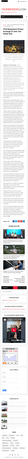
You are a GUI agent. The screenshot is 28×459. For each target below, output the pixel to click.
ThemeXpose (12, 457)
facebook (24, 287)
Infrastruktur (5, 443)
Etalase (13, 437)
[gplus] (24, 1)
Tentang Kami (5, 450)
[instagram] (18, 1)
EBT (3, 437)
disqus (19, 287)
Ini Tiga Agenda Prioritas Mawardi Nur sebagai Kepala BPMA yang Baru (16, 409)
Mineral (17, 443)
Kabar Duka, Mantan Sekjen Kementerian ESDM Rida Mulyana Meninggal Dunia (16, 427)
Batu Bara (11, 435)
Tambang (15, 448)
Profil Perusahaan (6, 448)
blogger (15, 287)
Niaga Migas (5, 445)
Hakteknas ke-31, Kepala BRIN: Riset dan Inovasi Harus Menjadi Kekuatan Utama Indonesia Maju (17, 415)
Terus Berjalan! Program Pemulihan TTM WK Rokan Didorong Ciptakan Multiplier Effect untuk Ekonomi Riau (17, 421)
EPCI (8, 437)
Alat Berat (4, 435)
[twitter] (18, 454)
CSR (17, 435)
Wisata (12, 450)
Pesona (12, 445)
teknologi (22, 448)
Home (4, 24)
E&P (22, 435)
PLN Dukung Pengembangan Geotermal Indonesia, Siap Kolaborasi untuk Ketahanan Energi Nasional (13, 257)
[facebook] (20, 1)
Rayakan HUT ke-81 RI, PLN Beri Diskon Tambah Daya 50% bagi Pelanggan (13, 272)
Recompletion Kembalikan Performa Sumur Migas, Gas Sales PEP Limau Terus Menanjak (17, 403)
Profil (17, 445)
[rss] (26, 1)
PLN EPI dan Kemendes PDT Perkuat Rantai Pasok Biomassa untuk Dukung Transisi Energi (13, 241)
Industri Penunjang (6, 440)
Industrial (15, 440)
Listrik (8, 24)
